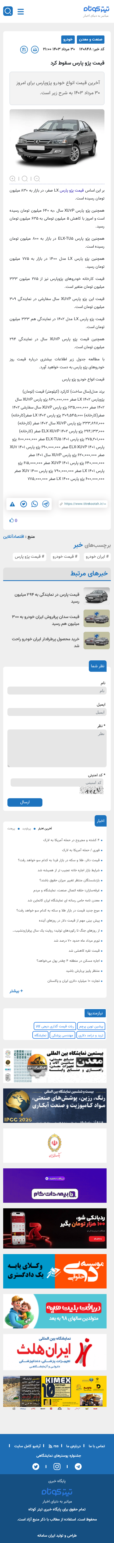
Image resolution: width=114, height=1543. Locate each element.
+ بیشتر (16, 991)
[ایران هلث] (55, 1354)
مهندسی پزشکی (62, 1035)
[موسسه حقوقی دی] (55, 1273)
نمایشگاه (40, 1035)
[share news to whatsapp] (34, 504)
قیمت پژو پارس (72, 191)
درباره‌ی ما (73, 1446)
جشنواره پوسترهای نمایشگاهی (58, 1456)
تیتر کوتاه (35, 1509)
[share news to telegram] (46, 504)
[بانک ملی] (55, 1147)
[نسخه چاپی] (35, 49)
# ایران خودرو (97, 556)
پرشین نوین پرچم (91, 1026)
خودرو (68, 40)
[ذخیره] (24, 49)
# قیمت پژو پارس (29, 556)
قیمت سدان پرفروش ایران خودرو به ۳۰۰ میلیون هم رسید (45, 620)
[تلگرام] (76, 1466)
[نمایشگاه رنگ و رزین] (55, 1107)
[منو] (20, 11)
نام (103, 683)
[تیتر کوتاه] (96, 9)
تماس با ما (96, 1446)
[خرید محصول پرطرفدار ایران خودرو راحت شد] (97, 640)
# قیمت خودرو (65, 556)
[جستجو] (8, 11)
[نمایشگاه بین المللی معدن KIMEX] (55, 1394)
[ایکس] (35, 1466)
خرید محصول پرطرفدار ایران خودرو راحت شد (45, 643)
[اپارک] (55, 1313)
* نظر (101, 726)
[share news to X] (23, 504)
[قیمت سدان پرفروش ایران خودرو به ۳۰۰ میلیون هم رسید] (97, 618)
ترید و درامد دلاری (90, 1035)
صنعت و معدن (90, 40)
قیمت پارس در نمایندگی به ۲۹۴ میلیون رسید (47, 598)
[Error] (12, 504)
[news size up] (13, 178)
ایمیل (101, 705)
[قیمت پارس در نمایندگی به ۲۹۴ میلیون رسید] (97, 596)
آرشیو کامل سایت (27, 1446)
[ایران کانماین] (55, 1067)
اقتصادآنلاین (13, 537)
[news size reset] (25, 178)
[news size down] (37, 178)
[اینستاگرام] (55, 1466)
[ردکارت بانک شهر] (55, 1230)
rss (55, 1446)
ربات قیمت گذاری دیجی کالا (55, 1026)
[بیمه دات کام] (55, 1187)
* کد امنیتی (96, 775)
